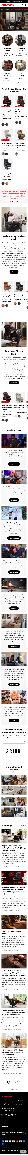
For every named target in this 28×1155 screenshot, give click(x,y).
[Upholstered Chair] (21, 40)
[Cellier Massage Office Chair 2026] (7, 135)
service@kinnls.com (10, 1108)
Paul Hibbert (14, 572)
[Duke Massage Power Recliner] (19, 286)
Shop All (14, 272)
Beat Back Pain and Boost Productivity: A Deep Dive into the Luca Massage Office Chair (13, 973)
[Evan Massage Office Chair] (21, 101)
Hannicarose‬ (14, 684)
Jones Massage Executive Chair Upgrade (6, 112)
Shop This (14, 382)
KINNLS (7, 1147)
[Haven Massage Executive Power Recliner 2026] (7, 164)
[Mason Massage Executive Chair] (19, 397)
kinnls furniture (14, 772)
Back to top (14, 1089)
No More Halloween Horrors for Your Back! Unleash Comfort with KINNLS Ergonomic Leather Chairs (13, 891)
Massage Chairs (7, 50)
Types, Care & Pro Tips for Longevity (11, 932)
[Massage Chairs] (7, 40)
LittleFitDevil (14, 646)
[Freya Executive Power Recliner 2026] (21, 135)
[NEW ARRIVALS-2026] (21, 65)
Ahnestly (14, 608)
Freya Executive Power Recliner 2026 (20, 145)
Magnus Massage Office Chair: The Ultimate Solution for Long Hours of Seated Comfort (13, 1012)
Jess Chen (14, 500)
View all (24, 825)
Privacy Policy (14, 1150)
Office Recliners (7, 75)
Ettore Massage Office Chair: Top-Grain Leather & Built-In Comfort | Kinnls (12, 1052)
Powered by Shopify (15, 1147)
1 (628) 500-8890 (9, 1110)
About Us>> (14, 201)
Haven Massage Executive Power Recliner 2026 (7, 175)
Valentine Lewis (14, 538)
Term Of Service (5, 1150)
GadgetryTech (14, 464)
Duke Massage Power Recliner (19, 296)
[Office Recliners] (7, 65)
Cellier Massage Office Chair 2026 (7, 144)
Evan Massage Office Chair (19, 111)
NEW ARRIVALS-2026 (20, 76)
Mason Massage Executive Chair (19, 406)
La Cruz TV (14, 720)
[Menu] (25, 5)
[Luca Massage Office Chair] (7, 286)
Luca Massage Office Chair (6, 296)
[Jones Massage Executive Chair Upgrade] (7, 101)
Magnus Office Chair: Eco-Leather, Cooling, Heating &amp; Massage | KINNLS (13, 848)
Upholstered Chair (20, 50)
